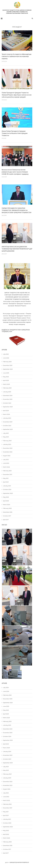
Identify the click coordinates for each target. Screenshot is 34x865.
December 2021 (7, 474)
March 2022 (6, 467)
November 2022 (7, 452)
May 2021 (6, 478)
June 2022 (6, 463)
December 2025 (7, 365)
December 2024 (7, 395)
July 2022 (6, 459)
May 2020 (6, 497)
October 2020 (7, 489)
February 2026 (7, 361)
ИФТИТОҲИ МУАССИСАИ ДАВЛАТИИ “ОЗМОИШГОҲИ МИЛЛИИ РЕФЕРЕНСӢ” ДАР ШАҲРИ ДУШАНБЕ (17, 249)
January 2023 (7, 444)
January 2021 (7, 486)
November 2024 (7, 399)
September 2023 (8, 429)
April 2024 (6, 410)
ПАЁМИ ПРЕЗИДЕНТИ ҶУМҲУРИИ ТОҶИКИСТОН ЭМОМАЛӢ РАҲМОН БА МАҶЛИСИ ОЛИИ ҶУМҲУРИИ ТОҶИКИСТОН (16, 210)
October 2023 (7, 425)
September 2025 (8, 369)
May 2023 (6, 437)
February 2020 (7, 508)
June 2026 (6, 358)
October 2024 (7, 403)
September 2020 (8, 493)
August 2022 (6, 455)
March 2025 (6, 384)
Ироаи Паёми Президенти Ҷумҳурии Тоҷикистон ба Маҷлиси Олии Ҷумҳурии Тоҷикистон (14, 133)
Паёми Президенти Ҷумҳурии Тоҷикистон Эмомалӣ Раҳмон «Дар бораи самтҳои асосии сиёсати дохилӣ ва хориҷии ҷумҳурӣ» (16, 95)
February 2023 (7, 440)
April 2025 (6, 380)
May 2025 (6, 376)
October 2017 (7, 516)
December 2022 (7, 448)
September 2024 (8, 407)
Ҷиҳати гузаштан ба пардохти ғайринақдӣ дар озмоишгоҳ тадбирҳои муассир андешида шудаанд (16, 56)
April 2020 (6, 501)
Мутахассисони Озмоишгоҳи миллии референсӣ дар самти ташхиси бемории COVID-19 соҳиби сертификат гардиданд (15, 172)
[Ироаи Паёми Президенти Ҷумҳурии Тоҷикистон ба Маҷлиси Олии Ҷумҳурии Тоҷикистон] (17, 117)
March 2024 (6, 414)
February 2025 (7, 388)
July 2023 (6, 433)
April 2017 (6, 519)
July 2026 (6, 354)
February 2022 (7, 470)
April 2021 (6, 482)
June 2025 (6, 373)
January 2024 (7, 418)
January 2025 (7, 392)
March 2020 (6, 504)
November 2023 (7, 422)
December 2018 (7, 512)
